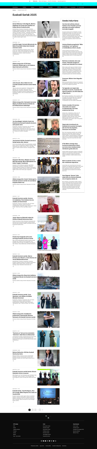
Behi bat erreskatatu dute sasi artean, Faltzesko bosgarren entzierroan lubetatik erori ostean (72, 62)
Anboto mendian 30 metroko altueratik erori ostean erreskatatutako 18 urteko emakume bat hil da (70, 107)
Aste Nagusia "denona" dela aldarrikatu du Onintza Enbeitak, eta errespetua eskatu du (71, 177)
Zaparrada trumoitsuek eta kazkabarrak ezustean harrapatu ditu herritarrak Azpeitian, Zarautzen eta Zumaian (72, 127)
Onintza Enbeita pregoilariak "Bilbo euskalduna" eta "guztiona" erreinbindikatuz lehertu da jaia (72, 46)
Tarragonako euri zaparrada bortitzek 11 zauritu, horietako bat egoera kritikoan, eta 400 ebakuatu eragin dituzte (72, 90)
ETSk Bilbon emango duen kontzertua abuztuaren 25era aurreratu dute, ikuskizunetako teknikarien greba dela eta (71, 146)
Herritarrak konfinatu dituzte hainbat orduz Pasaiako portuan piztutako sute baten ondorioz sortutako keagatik (71, 26)
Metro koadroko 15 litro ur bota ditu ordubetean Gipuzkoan (71, 161)
